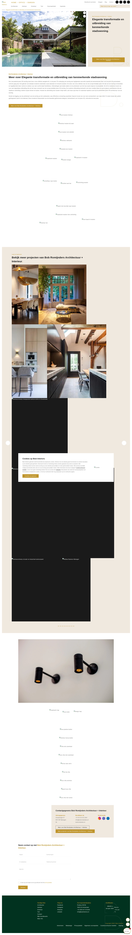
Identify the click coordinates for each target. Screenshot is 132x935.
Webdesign (69, 925)
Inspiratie (62, 6)
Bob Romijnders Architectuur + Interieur (102, 16)
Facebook (60, 905)
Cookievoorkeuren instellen (108, 925)
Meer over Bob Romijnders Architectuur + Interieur (108, 59)
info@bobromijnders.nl (82, 820)
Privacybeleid (78, 925)
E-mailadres (22, 861)
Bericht (21, 869)
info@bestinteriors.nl (83, 912)
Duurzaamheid (51, 6)
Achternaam (49, 854)
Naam (21, 854)
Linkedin (59, 912)
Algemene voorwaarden (91, 925)
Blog (106, 2)
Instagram (60, 907)
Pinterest (59, 909)
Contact (111, 2)
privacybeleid (48, 882)
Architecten (14, 6)
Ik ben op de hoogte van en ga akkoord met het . (36, 882)
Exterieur (33, 6)
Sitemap (121, 925)
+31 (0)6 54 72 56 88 (83, 909)
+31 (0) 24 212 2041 (81, 817)
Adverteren (60, 925)
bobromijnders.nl (80, 822)
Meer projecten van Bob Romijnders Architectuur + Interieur (75, 831)
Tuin (42, 6)
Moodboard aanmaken (90, 2)
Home (3, 9)
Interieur (24, 6)
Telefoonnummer (51, 861)
